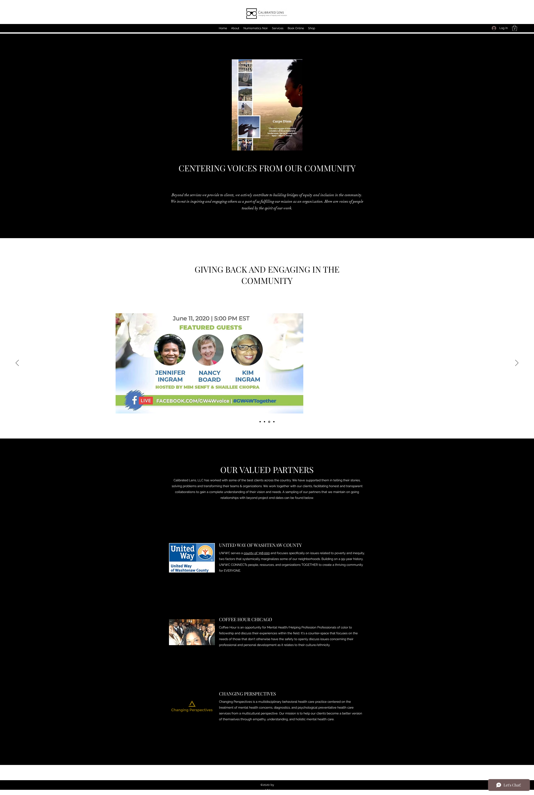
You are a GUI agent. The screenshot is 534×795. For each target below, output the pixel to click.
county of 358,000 (257, 553)
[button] (514, 28)
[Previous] (17, 363)
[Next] (516, 363)
